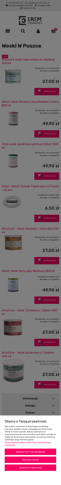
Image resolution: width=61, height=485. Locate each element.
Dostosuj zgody (30, 460)
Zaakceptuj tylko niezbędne (30, 452)
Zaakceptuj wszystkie (30, 468)
